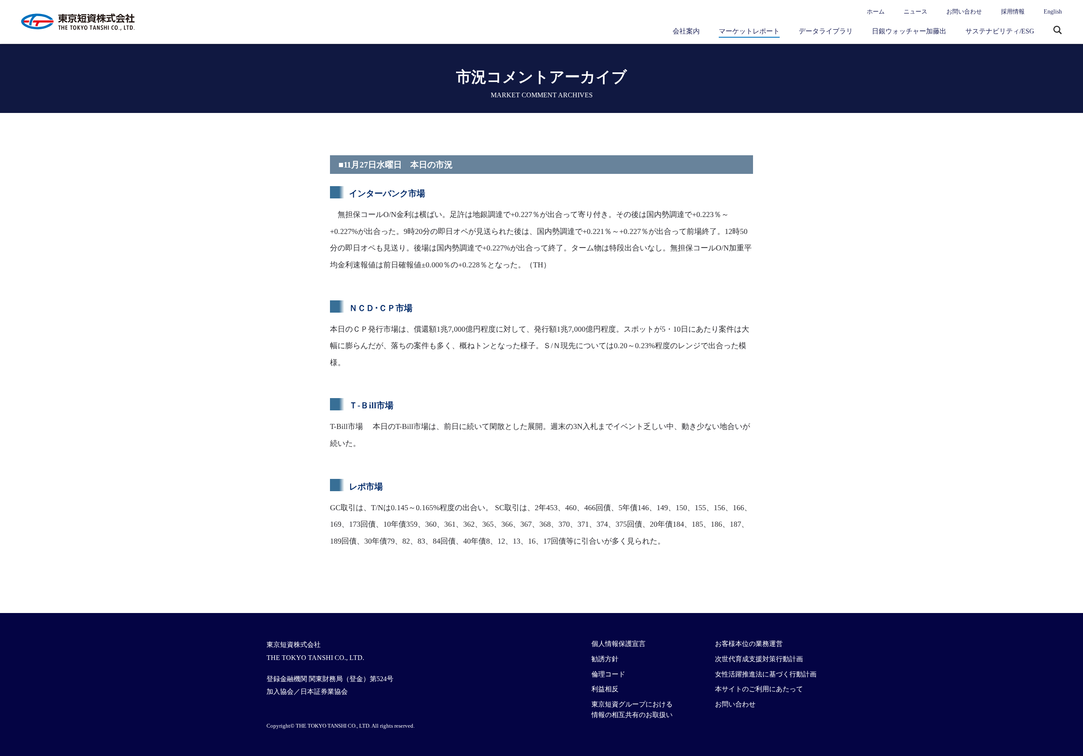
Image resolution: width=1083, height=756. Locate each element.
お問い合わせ (964, 11)
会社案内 (686, 31)
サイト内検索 (1057, 30)
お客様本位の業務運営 (749, 643)
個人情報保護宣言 (618, 643)
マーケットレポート (749, 31)
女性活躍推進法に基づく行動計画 (765, 674)
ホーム (876, 11)
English (1053, 11)
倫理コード (608, 674)
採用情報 (1013, 11)
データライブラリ (826, 31)
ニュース (915, 11)
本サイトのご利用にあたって (759, 689)
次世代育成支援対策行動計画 (759, 659)
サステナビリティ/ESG (999, 31)
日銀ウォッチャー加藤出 (909, 31)
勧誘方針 (604, 659)
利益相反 (604, 689)
